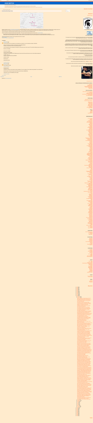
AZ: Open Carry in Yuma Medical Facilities (82, 366)
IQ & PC (91, 265)
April (78, 404)
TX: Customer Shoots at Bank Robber (82, 380)
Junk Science (90, 174)
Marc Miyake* (90, 234)
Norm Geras (90, 264)
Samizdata (91, 270)
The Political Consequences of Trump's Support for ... (84, 347)
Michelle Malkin (90, 185)
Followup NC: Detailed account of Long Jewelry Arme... (84, 385)
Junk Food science (90, 173)
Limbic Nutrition (90, 266)
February (78, 406)
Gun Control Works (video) (80, 301)
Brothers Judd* (90, 130)
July (77, 402)
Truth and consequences (89, 217)
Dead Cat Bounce (90, 143)
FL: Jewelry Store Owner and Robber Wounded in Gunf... (84, 330)
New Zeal (91, 190)
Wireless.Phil (5, 63)
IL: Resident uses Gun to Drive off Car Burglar (83, 336)
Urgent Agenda (90, 219)
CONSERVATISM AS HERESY (88, 100)
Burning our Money (90, 262)
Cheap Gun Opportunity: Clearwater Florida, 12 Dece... (84, 303)
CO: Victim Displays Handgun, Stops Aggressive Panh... (84, 369)
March (78, 405)
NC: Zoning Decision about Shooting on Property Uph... (84, 365)
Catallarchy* (90, 133)
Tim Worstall (90, 216)
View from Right (90, 220)
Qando (91, 199)
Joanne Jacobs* (90, 233)
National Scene (90, 188)
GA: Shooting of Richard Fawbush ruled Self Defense (84, 371)
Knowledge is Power (89, 176)
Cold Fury (91, 137)
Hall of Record (90, 164)
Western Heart (90, 88)
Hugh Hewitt (90, 167)
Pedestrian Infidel (90, 196)
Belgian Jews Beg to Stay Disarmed (81, 320)
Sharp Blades (90, 209)
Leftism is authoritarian (89, 107)
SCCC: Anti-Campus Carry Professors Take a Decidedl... (84, 384)
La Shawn (91, 177)
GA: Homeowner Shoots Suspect (81, 353)
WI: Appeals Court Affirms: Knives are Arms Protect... (84, 305)
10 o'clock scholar (90, 118)
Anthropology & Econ (89, 121)
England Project (90, 263)
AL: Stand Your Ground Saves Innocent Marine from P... (84, 351)
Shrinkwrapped (90, 211)
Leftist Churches (90, 102)
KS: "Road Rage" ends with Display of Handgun (83, 309)
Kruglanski (91, 112)
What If (91, 224)
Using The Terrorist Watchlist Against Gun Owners (83, 338)
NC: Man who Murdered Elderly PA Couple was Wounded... (84, 381)
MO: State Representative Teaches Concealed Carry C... (84, 324)
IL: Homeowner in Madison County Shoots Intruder (83, 332)
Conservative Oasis (89, 139)
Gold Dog (91, 160)
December (78, 296)
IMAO (91, 168)
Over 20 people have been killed (14, 29)
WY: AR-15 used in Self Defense (81, 327)
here (85, 61)
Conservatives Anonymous (89, 140)
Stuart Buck (90, 215)
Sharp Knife (90, 210)
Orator (91, 193)
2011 (77, 410)
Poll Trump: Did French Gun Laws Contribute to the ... (84, 362)
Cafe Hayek (90, 240)
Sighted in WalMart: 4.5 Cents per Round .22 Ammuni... (84, 298)
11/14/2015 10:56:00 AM (6, 62)
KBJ (91, 175)
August (78, 401)
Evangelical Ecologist (89, 154)
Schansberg (90, 208)
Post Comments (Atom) (8, 78)
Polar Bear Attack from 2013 (80, 396)
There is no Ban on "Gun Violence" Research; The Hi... (84, 334)
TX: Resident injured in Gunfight (81, 339)
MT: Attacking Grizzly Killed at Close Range (82, 355)
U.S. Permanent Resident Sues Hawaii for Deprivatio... (84, 375)
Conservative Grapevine (89, 138)
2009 (77, 411)
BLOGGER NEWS (90, 127)
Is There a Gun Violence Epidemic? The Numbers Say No (84, 335)
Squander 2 (90, 213)
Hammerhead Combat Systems (88, 165)
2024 (77, 288)
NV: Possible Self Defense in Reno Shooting (83, 392)
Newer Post (2, 76)
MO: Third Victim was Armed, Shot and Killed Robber (84, 358)
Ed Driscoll (91, 149)
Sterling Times (90, 271)
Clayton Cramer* (90, 134)
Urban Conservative (89, 218)
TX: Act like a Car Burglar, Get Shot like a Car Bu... (83, 326)
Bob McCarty (90, 128)
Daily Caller (90, 142)
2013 (77, 408)
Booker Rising (90, 129)
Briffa (91, 261)
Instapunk (91, 170)
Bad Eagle (91, 123)
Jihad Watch (90, 172)
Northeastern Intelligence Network (88, 191)
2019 (77, 292)
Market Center (90, 183)
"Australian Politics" (89, 85)
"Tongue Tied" (90, 84)
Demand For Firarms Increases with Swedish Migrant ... (84, 344)
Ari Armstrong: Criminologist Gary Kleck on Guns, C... (84, 348)
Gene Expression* (90, 158)
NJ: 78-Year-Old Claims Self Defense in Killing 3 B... (84, 323)
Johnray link (90, 92)
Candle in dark (90, 132)
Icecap (91, 169)
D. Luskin (91, 243)
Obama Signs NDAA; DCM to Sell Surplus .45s (83, 312)
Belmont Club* (90, 124)
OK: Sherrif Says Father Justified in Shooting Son (83, 390)
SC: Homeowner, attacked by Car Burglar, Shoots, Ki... (84, 394)
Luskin (91, 180)
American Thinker (90, 120)
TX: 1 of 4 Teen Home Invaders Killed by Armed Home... (84, 367)
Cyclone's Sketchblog (89, 256)
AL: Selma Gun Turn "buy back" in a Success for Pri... (84, 373)
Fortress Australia (90, 251)
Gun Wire (91, 163)
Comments (67, 11)
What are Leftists (90, 105)
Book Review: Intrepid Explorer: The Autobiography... (84, 359)
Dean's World (90, 144)
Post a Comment (4, 75)
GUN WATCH (9, 3)
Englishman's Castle (89, 272)
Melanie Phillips (90, 267)
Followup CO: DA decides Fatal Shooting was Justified (84, 389)
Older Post (60, 76)
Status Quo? (90, 106)
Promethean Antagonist (89, 198)
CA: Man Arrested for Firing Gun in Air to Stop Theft (83, 300)
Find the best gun (90, 155)
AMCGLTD (91, 119)
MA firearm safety (90, 181)
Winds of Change (90, 226)
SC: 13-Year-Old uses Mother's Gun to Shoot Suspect (84, 388)
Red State (91, 202)
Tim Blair (91, 255)
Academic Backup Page (89, 93)
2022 (77, 290)
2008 (77, 412)
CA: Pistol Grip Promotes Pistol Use (81, 319)
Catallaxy (91, 250)
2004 (77, 415)
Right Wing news (90, 205)
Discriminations (90, 146)
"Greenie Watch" (90, 87)
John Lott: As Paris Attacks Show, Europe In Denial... (84, 346)
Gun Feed (91, 162)
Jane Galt (91, 242)
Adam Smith (90, 238)
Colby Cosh (90, 136)
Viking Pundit (90, 221)
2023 (77, 289)
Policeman (91, 269)
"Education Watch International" (88, 86)
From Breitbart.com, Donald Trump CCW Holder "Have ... (84, 350)
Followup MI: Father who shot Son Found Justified (83, 393)
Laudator (91, 178)
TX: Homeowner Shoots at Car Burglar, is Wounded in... (84, 311)
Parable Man (90, 195)
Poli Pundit (91, 197)
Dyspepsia (91, 150)
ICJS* (91, 253)
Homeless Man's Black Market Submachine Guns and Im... (84, 313)
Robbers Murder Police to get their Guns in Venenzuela (84, 378)
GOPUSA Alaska (90, 161)
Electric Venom (90, 151)
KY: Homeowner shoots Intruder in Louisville (83, 398)
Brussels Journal (90, 131)
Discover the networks (89, 145)
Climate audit (90, 135)
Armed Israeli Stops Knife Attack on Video (82, 386)
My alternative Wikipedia (89, 95)
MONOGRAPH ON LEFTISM (88, 99)
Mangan (91, 182)
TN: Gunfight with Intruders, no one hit (82, 315)
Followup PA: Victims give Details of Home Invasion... (84, 343)
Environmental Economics (89, 241)
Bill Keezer (91, 125)
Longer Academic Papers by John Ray (87, 91)
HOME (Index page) (89, 15)
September (78, 400)
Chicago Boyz (90, 239)
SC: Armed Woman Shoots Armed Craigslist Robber (83, 308)
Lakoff (91, 110)
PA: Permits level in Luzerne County (81, 342)
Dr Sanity (91, 148)
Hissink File (90, 252)
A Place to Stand (90, 276)
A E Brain (91, 249)
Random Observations (89, 200)
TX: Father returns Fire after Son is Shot (82, 382)
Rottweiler (91, 207)
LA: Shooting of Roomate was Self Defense (82, 316)
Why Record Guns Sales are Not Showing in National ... (84, 361)
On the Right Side (90, 192)
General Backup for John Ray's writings (87, 94)
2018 (77, 293)
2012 (77, 409)
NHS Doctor (90, 268)
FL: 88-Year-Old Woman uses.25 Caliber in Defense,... (84, 379)
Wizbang (91, 227)
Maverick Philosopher (89, 184)
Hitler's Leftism (90, 166)
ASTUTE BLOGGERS (89, 122)
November (78, 297)
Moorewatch (90, 187)
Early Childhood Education (88, 231)
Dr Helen (91, 147)
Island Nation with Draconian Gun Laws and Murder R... (84, 299)
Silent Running (90, 212)
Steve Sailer (90, 214)
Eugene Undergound (89, 153)
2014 (77, 407)
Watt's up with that (90, 222)
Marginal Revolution (89, 244)
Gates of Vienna (90, 157)
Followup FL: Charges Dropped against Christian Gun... (84, 370)
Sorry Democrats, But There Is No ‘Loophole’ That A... (84, 321)
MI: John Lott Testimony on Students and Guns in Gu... (84, 377)
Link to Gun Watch (4, 37)
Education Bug (90, 232)
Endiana (91, 152)
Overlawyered (90, 194)
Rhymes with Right (90, 203)
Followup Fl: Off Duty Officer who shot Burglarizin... (83, 331)
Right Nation (90, 204)
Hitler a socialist (90, 104)
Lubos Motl (91, 179)
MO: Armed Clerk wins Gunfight (81, 354)
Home (31, 76)
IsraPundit (91, 280)
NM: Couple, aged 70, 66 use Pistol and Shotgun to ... (84, 325)
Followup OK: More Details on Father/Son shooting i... (84, 363)
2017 (77, 294)
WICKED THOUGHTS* (89, 225)
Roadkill (91, 206)
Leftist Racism (90, 103)
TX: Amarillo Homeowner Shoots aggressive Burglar (84, 317)
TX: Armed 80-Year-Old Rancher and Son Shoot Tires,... (84, 340)
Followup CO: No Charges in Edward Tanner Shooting (84, 328)
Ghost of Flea (90, 159)
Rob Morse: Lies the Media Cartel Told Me (82, 304)
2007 (77, 413)
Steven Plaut (90, 281)
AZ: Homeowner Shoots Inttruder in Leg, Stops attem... (84, 397)
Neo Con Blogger (90, 189)
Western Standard (90, 223)
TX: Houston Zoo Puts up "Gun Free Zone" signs (83, 307)
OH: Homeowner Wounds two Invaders (82, 357)
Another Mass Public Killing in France (82, 374)
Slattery (91, 254)
